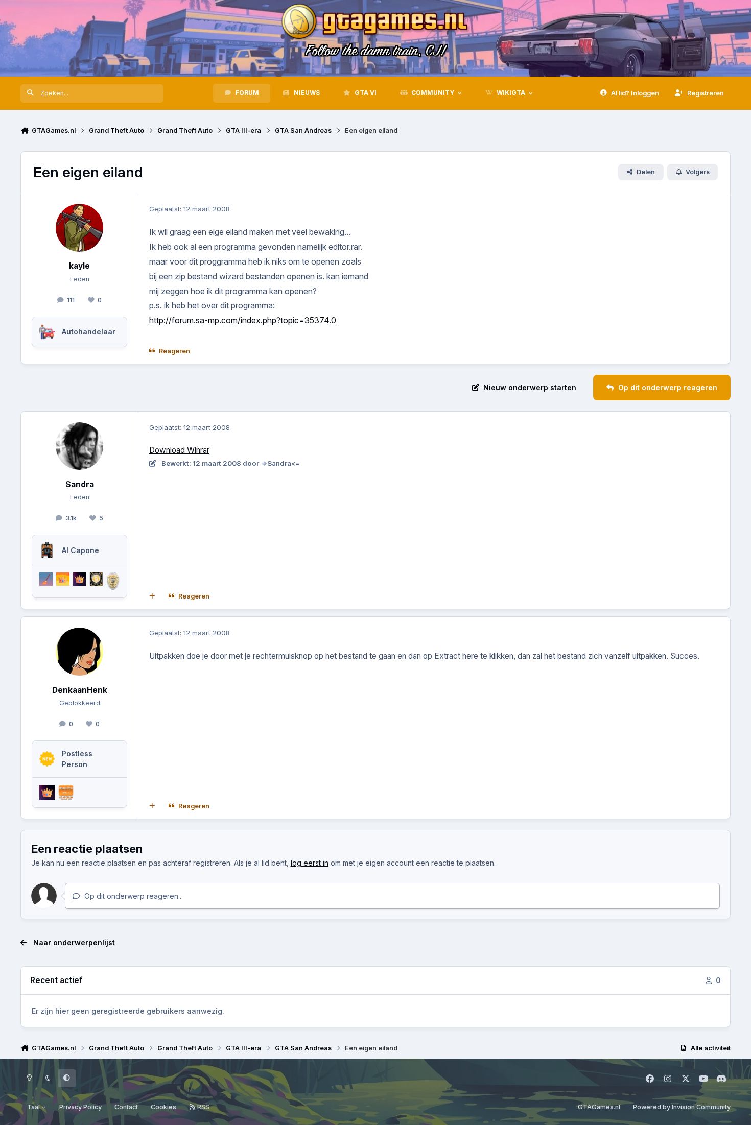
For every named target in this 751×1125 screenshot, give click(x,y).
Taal (34, 1107)
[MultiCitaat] (152, 596)
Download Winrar (179, 450)
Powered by (682, 1107)
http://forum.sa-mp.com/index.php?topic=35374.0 (242, 320)
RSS (202, 1107)
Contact (126, 1107)
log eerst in (309, 862)
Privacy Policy (80, 1107)
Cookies (163, 1107)
